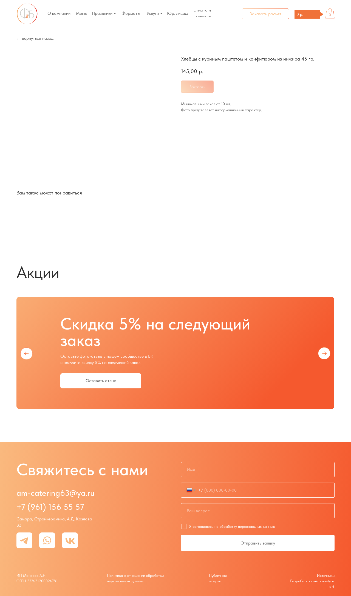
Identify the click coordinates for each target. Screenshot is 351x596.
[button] (265, 13)
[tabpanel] (175, 353)
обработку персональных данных (247, 526)
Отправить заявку (257, 543)
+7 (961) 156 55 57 (50, 507)
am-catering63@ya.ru (55, 493)
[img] (27, 14)
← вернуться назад (34, 38)
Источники (326, 575)
